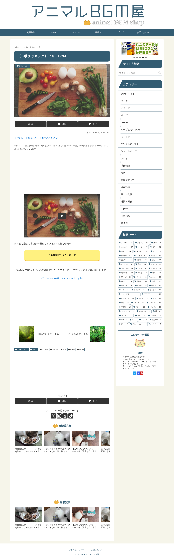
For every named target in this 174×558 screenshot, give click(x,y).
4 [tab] (143, 57)
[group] (28, 442)
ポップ (35, 349)
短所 (140, 352)
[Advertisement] (62, 172)
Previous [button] (125, 48)
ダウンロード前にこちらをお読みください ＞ (38, 138)
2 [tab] (137, 57)
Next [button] (155, 48)
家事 (64, 349)
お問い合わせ (96, 550)
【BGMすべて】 (22, 349)
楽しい (81, 349)
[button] (93, 124)
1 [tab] (134, 57)
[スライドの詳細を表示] (140, 48)
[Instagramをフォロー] (59, 415)
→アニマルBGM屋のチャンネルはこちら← (62, 278)
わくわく (55, 349)
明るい (72, 349)
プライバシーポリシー (77, 550)
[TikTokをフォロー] (70, 415)
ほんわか (45, 349)
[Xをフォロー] (53, 415)
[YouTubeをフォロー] (65, 415)
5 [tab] (146, 57)
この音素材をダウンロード (62, 255)
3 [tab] (140, 57)
